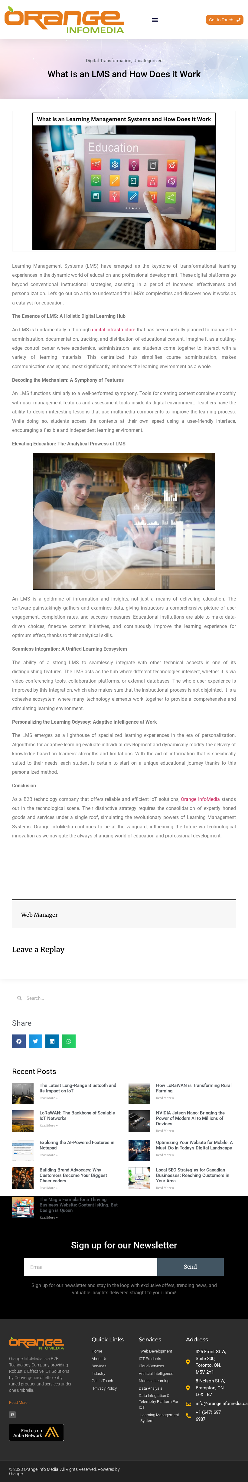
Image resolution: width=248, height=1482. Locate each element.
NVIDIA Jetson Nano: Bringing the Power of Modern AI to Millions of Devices (190, 1118)
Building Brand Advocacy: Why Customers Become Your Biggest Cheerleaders (73, 1175)
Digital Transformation (108, 60)
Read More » (49, 1098)
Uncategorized (147, 60)
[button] (155, 20)
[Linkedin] (12, 1414)
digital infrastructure (113, 330)
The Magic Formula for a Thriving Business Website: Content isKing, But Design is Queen (79, 1205)
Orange (16, 1473)
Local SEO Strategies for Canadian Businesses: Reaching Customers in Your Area (192, 1175)
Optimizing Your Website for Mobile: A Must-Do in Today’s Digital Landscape (194, 1145)
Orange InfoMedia (200, 799)
